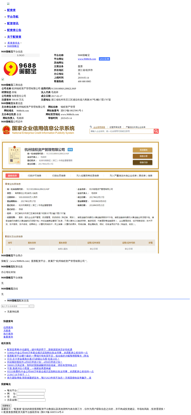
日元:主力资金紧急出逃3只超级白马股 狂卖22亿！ (33, 359)
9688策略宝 (13, 46)
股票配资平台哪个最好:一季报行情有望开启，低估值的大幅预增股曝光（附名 (48, 356)
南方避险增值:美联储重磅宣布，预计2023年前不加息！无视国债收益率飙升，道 (49, 377)
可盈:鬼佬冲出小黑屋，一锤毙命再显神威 (29, 368)
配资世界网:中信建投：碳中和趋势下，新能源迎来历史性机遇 (39, 349)
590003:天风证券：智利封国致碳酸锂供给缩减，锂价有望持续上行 (42, 365)
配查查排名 (13, 43)
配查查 (11, 10)
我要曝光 (6, 406)
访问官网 (104, 59)
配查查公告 (14, 30)
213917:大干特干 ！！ (18, 374)
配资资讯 (13, 23)
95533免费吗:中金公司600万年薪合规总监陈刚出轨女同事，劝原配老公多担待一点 (50, 371)
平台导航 (13, 16)
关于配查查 (14, 36)
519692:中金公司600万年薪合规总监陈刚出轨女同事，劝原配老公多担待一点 (47, 352)
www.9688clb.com (87, 59)
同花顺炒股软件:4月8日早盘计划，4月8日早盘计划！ (35, 362)
